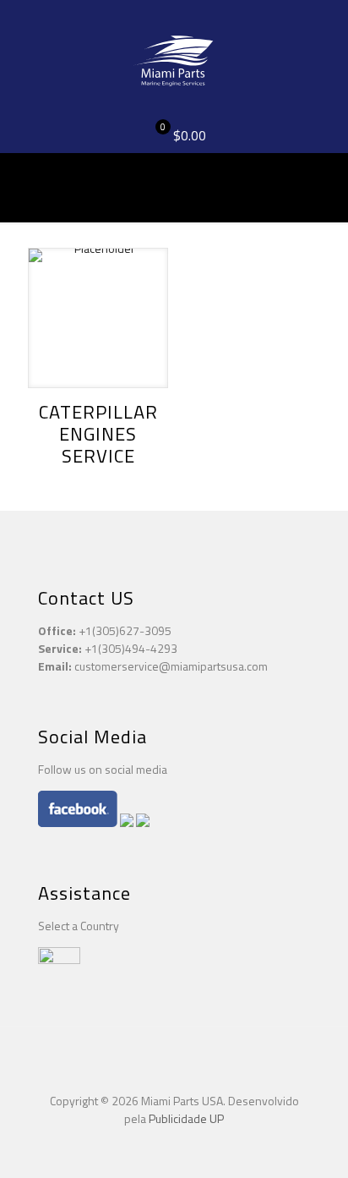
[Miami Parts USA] (174, 59)
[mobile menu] (325, 33)
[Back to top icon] (174, 1061)
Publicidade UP (186, 1118)
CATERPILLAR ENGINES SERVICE (98, 433)
